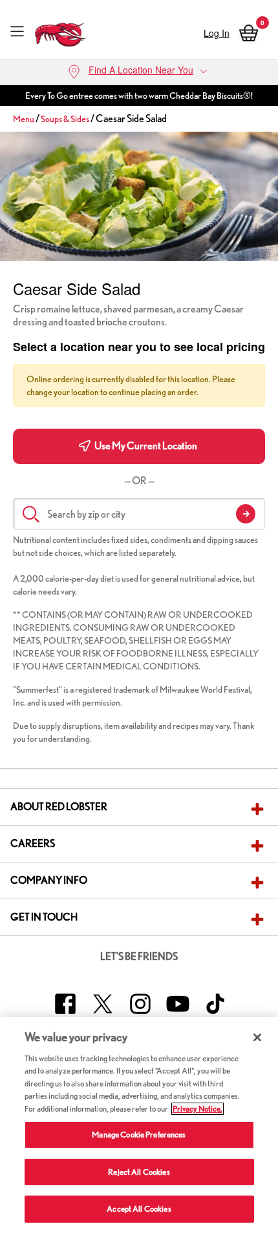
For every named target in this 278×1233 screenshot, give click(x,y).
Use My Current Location (145, 446)
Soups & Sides (65, 119)
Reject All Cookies (138, 1172)
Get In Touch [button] (44, 917)
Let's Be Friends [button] (139, 956)
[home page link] (60, 31)
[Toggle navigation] (17, 31)
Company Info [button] (48, 880)
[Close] (257, 1037)
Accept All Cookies (139, 1209)
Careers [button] (32, 843)
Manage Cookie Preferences (139, 1134)
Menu (23, 119)
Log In (217, 32)
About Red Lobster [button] (58, 806)
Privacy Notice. (197, 1109)
